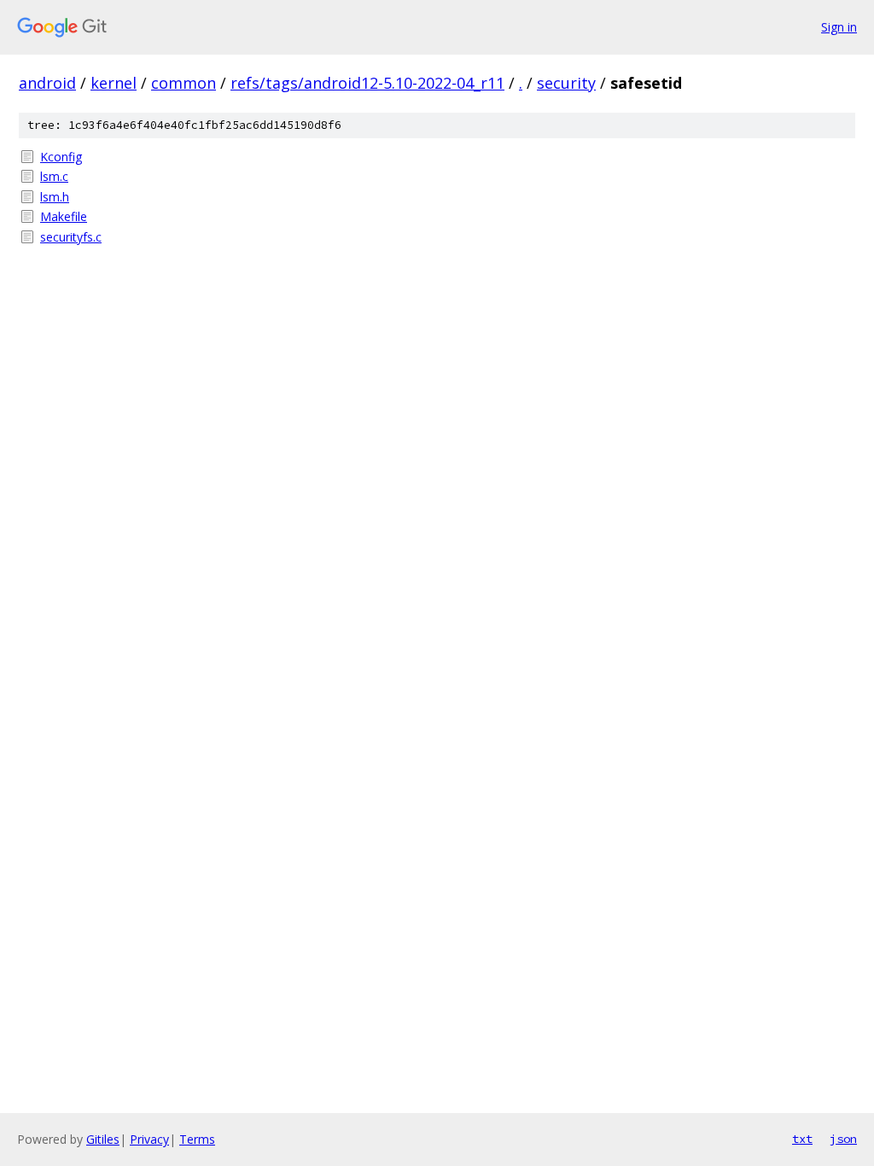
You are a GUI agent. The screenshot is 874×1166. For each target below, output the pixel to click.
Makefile (63, 216)
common (183, 83)
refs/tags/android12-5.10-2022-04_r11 (367, 83)
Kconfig (61, 157)
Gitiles (102, 1139)
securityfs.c (71, 237)
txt (802, 1138)
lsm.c (54, 176)
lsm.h (54, 197)
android (47, 83)
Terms (197, 1139)
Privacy (149, 1139)
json (843, 1138)
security (566, 83)
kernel (113, 83)
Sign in (839, 27)
